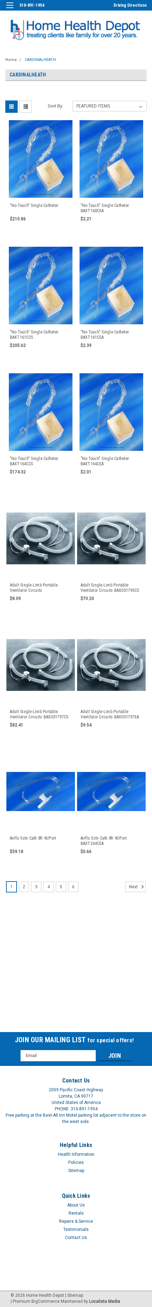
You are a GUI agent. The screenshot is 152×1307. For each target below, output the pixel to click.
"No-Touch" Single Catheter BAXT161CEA (105, 335)
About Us (76, 1205)
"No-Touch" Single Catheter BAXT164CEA (105, 461)
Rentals (76, 1213)
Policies (76, 1162)
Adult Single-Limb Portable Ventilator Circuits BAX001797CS (39, 714)
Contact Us (76, 1237)
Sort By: (55, 106)
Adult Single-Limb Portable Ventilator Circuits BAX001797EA (110, 714)
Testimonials (76, 1229)
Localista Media (104, 1301)
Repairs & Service (76, 1221)
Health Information (76, 1154)
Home (11, 59)
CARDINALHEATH (40, 59)
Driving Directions (130, 5)
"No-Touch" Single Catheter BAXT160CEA (105, 208)
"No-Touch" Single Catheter (34, 205)
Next (134, 886)
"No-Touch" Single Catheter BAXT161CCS (34, 335)
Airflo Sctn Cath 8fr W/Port (33, 838)
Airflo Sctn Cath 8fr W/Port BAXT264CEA (104, 841)
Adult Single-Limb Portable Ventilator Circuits (34, 588)
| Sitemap (74, 1295)
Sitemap (76, 1170)
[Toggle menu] (9, 9)
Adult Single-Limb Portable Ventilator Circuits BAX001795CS (110, 588)
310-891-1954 (31, 5)
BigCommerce (45, 1301)
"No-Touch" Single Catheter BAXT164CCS (34, 461)
